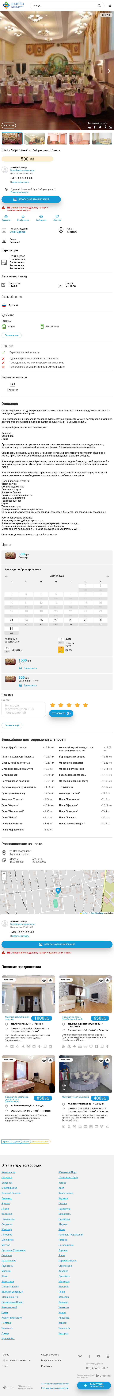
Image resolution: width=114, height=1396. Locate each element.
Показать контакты (19, 182)
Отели (26, 1142)
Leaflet (84, 913)
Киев (61, 1188)
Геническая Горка (68, 1177)
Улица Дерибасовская (14, 747)
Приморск (64, 1219)
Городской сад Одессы (72, 775)
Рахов (61, 1229)
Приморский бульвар (13, 793)
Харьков (63, 1198)
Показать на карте (19, 192)
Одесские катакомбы (71, 762)
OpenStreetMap (97, 913)
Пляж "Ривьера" (68, 817)
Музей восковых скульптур (17, 768)
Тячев (61, 1291)
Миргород (64, 1281)
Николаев (63, 1317)
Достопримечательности (16, 1360)
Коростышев (65, 1193)
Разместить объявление (97, 1385)
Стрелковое (65, 1265)
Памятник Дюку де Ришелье (17, 756)
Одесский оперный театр (73, 781)
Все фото (9, 125)
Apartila (6, 1142)
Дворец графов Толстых (15, 762)
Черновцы (64, 1328)
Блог (5, 1366)
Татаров (62, 1239)
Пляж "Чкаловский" (12, 811)
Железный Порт (67, 1172)
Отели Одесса (17, 231)
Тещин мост (66, 787)
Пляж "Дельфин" (68, 805)
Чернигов (63, 1307)
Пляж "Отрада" (10, 805)
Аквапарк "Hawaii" (69, 793)
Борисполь (64, 1213)
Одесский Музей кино (71, 768)
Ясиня (61, 1255)
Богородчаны (65, 1245)
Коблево (63, 1271)
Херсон (62, 1323)
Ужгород (63, 1333)
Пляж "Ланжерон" (69, 799)
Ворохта (62, 1250)
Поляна (62, 1203)
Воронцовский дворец (72, 756)
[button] (58, 891)
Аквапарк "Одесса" (12, 799)
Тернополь (64, 1208)
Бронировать (30, 668)
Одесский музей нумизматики (18, 787)
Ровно (62, 1312)
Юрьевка (63, 1297)
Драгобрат (64, 1276)
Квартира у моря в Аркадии (75, 1097)
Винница (63, 1302)
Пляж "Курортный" (12, 823)
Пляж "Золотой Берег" (72, 823)
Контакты (46, 1366)
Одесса (16, 1142)
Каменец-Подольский (70, 1234)
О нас (6, 1354)
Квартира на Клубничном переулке (17, 1018)
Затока (62, 1182)
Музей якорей (9, 775)
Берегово (63, 1286)
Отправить (58, 713)
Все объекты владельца (22, 170)
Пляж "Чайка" (9, 817)
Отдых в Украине (50, 1354)
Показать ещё (12, 725)
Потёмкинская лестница (15, 781)
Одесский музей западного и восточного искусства (76, 749)
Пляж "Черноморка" (12, 829)
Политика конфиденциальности (54, 1388)
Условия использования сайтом (55, 1384)
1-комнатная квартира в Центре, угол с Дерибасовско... (16, 1099)
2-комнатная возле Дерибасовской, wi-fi (72, 1018)
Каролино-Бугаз (67, 1260)
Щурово (63, 1224)
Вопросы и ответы (51, 1360)
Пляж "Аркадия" (68, 811)
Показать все (11, 335)
